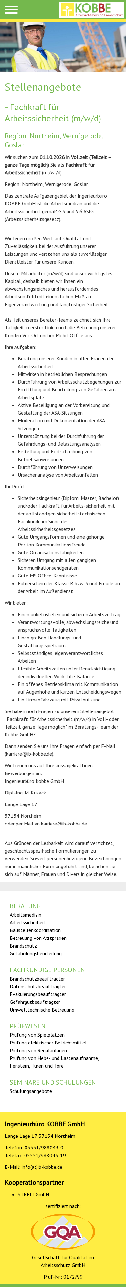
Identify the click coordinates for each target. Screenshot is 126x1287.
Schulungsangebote (31, 1091)
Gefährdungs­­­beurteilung (36, 953)
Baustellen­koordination (35, 930)
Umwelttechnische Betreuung (42, 1009)
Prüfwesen (28, 1026)
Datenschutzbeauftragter (38, 986)
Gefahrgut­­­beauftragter (35, 1002)
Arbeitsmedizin (25, 914)
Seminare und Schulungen (53, 1082)
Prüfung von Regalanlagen (38, 1050)
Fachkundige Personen (47, 970)
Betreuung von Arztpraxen (38, 938)
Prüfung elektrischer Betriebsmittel (48, 1042)
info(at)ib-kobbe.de (42, 1167)
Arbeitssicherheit (28, 922)
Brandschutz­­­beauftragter (37, 978)
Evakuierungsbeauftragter (38, 994)
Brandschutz (23, 945)
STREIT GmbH (33, 1194)
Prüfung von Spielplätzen (37, 1035)
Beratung (25, 906)
